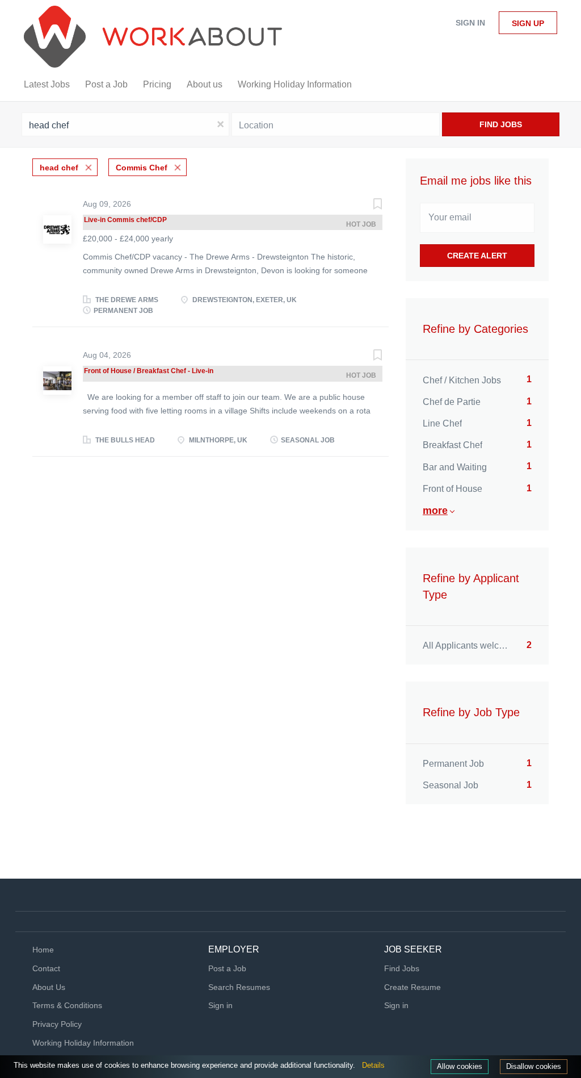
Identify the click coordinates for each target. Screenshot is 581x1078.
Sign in (470, 22)
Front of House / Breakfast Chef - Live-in (148, 371)
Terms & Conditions (67, 1005)
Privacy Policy (57, 1024)
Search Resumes (239, 987)
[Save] (366, 205)
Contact (46, 968)
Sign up (528, 23)
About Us (48, 987)
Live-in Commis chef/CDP (125, 220)
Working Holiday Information (83, 1042)
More (435, 510)
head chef (59, 167)
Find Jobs (500, 124)
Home (43, 949)
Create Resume (412, 987)
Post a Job (227, 968)
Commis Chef (141, 167)
